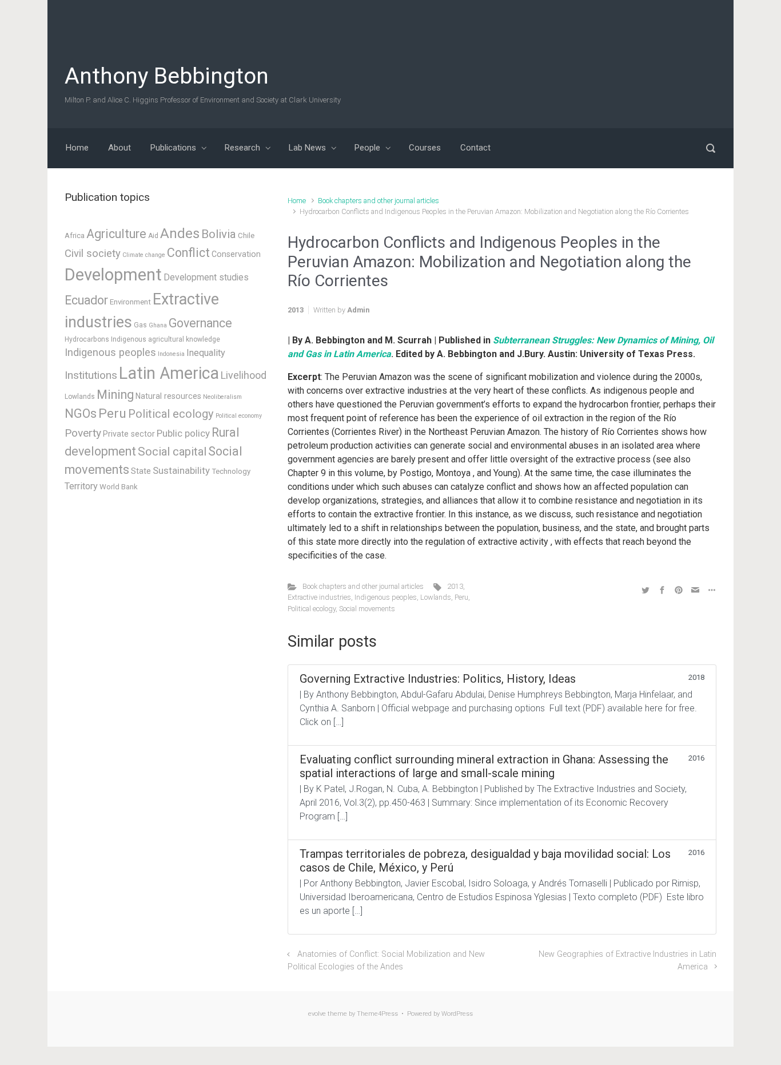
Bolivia (218, 234)
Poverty (83, 433)
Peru (461, 597)
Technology (231, 471)
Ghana (158, 325)
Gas (140, 325)
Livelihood (243, 375)
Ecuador (86, 300)
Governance (200, 323)
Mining (115, 394)
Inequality (205, 352)
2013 (455, 586)
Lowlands (435, 597)
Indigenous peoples (385, 597)
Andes (180, 233)
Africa (75, 235)
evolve (317, 1014)
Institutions (91, 375)
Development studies (206, 277)
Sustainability (181, 470)
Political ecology (312, 608)
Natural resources (168, 396)
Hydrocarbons (87, 339)
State (141, 471)
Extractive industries (319, 597)
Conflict (188, 253)
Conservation (236, 254)
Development (113, 274)
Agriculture (116, 234)
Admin (358, 310)
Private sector (129, 433)
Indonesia (171, 354)
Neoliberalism (222, 397)
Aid (153, 236)
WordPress (457, 1014)
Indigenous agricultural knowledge (165, 339)
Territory (81, 486)
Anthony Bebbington (167, 76)
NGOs (81, 413)
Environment (130, 302)
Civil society (93, 253)
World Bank (118, 486)
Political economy (239, 415)
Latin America (169, 373)
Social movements (367, 608)
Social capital (172, 451)
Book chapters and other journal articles (378, 200)
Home (297, 200)
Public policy (183, 433)
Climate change (143, 255)
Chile (246, 235)
